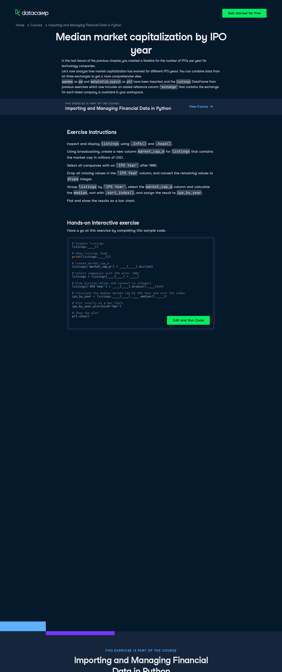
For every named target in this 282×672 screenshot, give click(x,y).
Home (20, 25)
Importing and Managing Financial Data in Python (84, 25)
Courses (36, 25)
